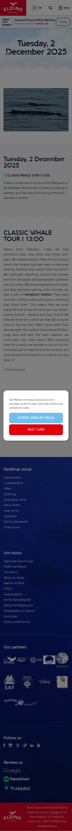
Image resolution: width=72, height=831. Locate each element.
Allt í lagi (36, 429)
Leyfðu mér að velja (36, 417)
